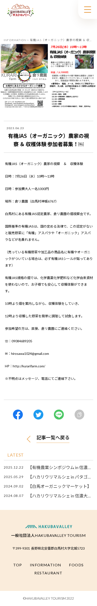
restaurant (48, 573)
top (17, 565)
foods (76, 565)
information (45, 565)
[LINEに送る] (59, 415)
